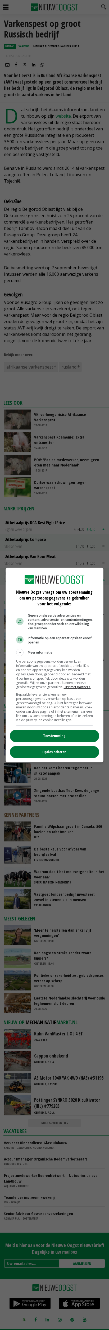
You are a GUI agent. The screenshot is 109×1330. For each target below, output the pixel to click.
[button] (54, 652)
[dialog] (55, 665)
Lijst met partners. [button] (77, 687)
